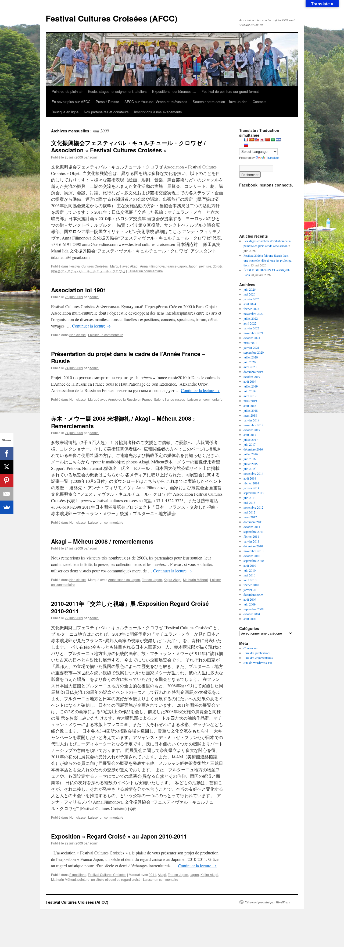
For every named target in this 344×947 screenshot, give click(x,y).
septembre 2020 (253, 352)
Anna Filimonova (152, 266)
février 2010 (251, 585)
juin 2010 (249, 570)
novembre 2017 (253, 425)
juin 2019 (249, 391)
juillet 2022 (250, 318)
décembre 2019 (253, 371)
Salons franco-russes (169, 399)
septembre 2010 (253, 560)
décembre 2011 (253, 522)
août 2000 (249, 619)
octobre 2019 (251, 376)
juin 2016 (249, 459)
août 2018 (249, 405)
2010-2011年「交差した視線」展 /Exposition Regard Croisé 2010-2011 (130, 607)
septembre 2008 (253, 609)
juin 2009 (249, 604)
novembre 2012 (253, 507)
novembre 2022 (253, 313)
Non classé (77, 334)
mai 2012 (249, 512)
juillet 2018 (250, 410)
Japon (193, 266)
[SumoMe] (6, 507)
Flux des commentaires (258, 658)
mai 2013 (249, 502)
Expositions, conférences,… (174, 91)
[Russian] (245, 145)
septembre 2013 (253, 493)
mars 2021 (250, 342)
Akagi (134, 266)
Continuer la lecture (91, 326)
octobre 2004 (251, 614)
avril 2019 (249, 396)
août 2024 (249, 304)
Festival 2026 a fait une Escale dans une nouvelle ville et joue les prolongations (267, 260)
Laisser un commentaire (145, 271)
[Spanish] (251, 140)
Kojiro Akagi (172, 579)
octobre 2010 (251, 556)
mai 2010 (249, 575)
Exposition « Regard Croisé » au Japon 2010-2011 (119, 836)
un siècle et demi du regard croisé (116, 879)
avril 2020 (249, 367)
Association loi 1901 (78, 290)
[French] (245, 140)
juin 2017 (249, 444)
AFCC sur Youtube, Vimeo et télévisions (155, 101)
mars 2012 (250, 517)
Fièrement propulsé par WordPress (267, 902)
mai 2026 (249, 294)
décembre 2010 (253, 546)
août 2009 (249, 599)
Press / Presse (107, 101)
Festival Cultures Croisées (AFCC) (111, 18)
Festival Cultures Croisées (88, 266)
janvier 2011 (251, 541)
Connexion (250, 648)
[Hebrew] (278, 140)
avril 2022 (249, 323)
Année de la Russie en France (130, 399)
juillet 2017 (250, 439)
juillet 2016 (250, 454)
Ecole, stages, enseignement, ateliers (117, 91)
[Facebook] (6, 453)
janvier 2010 (251, 589)
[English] (256, 140)
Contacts (260, 101)
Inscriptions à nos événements (158, 111)
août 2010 (249, 565)
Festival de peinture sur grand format (230, 91)
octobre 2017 (251, 430)
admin (94, 157)
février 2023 (251, 309)
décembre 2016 (253, 449)
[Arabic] (272, 140)
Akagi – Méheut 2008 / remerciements (102, 541)
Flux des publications (257, 653)
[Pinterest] (6, 480)
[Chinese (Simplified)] (267, 140)
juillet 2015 (250, 464)
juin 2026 (249, 289)
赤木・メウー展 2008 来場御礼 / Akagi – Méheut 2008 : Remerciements (123, 422)
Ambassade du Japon (124, 579)
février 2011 (251, 536)
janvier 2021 (251, 347)
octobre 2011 (251, 526)
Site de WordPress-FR (257, 662)
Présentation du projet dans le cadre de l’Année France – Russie (128, 357)
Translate (272, 157)
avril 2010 (249, 580)
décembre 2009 (253, 594)
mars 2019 (250, 401)
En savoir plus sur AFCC (71, 101)
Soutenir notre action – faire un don (220, 101)
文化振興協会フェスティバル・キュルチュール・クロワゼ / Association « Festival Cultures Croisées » (128, 146)
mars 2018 (250, 415)
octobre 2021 (251, 338)
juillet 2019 (250, 386)
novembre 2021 (253, 333)
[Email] (6, 494)
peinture (205, 266)
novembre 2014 (253, 473)
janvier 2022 (251, 328)
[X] (6, 467)
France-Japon (176, 266)
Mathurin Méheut (195, 579)
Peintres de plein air (67, 91)
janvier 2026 (251, 299)
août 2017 (249, 434)
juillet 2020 (250, 357)
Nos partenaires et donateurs (106, 111)
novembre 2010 (253, 551)
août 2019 (249, 381)
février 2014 (251, 483)
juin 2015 (249, 468)
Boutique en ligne (65, 111)
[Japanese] (262, 140)
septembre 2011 (253, 531)
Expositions (77, 874)
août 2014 (249, 478)
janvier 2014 (251, 488)
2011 (152, 874)
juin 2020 (249, 362)
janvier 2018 (251, 420)
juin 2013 (249, 497)
